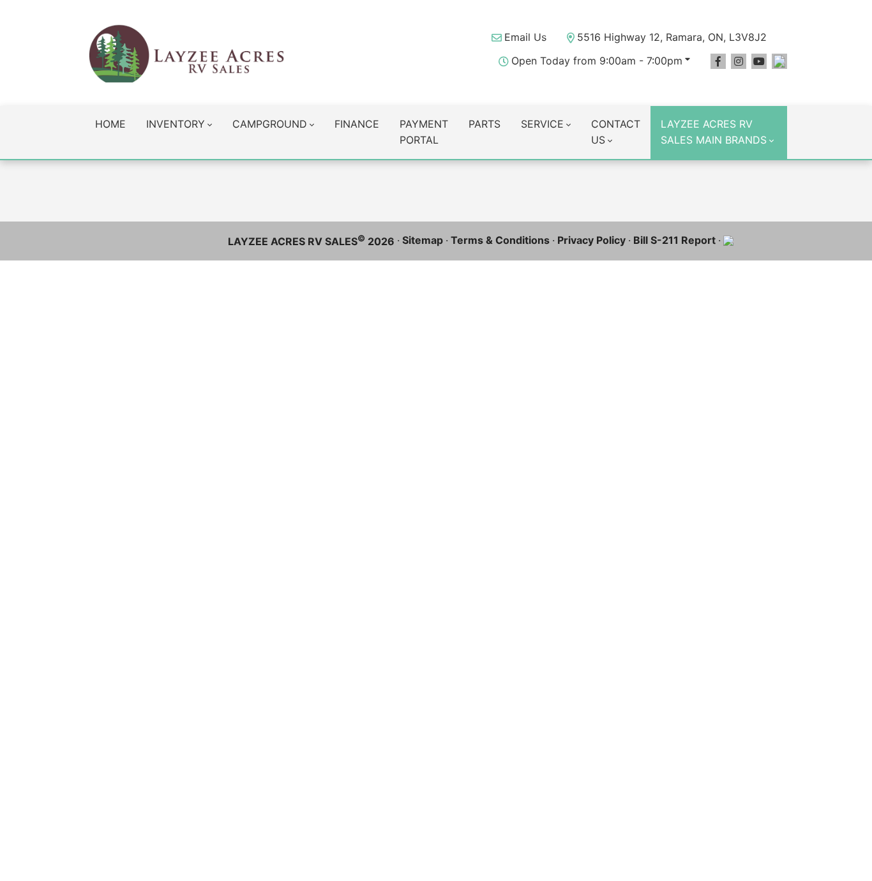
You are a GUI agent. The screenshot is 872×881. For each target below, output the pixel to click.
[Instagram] (738, 61)
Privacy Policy (591, 240)
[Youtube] (759, 61)
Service (542, 123)
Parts (484, 123)
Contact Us (615, 132)
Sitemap (422, 240)
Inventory (175, 123)
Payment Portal (424, 132)
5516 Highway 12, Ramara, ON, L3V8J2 (672, 37)
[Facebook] (718, 61)
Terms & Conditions (500, 240)
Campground (269, 123)
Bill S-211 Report (674, 240)
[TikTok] (779, 61)
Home (110, 123)
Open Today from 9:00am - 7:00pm (596, 60)
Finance (357, 123)
